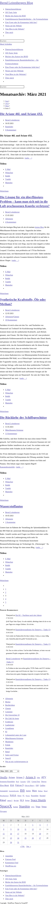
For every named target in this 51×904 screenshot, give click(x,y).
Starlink (15, 807)
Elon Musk (4, 785)
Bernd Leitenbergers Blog (16, 2)
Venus (44, 806)
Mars (34, 790)
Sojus (27, 800)
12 (33, 829)
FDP (37, 785)
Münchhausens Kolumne (14, 430)
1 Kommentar (10, 522)
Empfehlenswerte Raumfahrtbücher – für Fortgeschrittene (26, 885)
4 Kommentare (10, 222)
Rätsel (7, 752)
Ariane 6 (31, 777)
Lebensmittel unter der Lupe (15, 735)
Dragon (43, 782)
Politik (7, 745)
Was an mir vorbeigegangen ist (16, 762)
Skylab (16, 800)
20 (40, 834)
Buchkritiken (10, 705)
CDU (28, 782)
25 (25, 838)
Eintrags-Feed (10, 859)
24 (18, 838)
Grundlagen (9, 728)
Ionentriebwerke (14, 791)
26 (33, 838)
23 (11, 838)
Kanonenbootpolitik (7, 467)
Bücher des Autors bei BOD (16, 56)
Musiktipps (9, 742)
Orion (19, 796)
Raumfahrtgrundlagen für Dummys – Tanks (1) (32, 644)
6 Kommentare (10, 130)
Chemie (16, 317)
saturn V (10, 800)
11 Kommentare (11, 434)
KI (6, 732)
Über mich (9, 78)
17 (18, 834)
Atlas (38, 778)
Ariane (11, 777)
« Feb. (22, 846)
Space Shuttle (38, 800)
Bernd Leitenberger (12, 120)
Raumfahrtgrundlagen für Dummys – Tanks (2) (32, 630)
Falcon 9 (19, 785)
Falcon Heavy (30, 785)
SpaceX (8, 758)
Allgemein (9, 219)
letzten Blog (39, 227)
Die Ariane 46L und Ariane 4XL (21, 114)
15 (4, 834)
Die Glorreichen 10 (12, 715)
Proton (28, 795)
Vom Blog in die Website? (15, 74)
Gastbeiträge (9, 725)
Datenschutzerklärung (14, 49)
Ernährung (9, 722)
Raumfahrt (9, 127)
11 (25, 829)
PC (24, 796)
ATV (43, 777)
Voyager (3, 811)
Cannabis (23, 781)
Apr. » (28, 846)
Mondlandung (4, 795)
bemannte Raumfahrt (7, 782)
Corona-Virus (36, 782)
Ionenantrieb (4, 791)
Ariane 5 (20, 777)
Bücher (7, 702)
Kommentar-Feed (11, 863)
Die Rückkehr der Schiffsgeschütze (23, 417)
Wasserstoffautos (11, 506)
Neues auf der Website (14, 71)
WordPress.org (10, 866)
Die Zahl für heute (12, 719)
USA (32, 807)
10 (18, 829)
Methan (40, 791)
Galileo (42, 785)
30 (11, 843)
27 (40, 838)
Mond (45, 791)
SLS (22, 800)
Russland (42, 796)
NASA (13, 795)
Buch (17, 781)
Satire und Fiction (12, 755)
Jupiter (28, 791)
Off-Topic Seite (11, 53)
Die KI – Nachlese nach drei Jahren (28, 615)
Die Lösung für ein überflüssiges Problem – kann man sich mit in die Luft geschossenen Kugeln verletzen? (25, 201)
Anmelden (9, 856)
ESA (12, 785)
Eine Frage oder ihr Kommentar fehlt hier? (22, 67)
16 (11, 834)
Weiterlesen (4, 191)
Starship (24, 806)
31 (18, 843)
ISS (22, 790)
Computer (9, 712)
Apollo (3, 777)
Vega (38, 806)
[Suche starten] (26, 87)
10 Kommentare (11, 320)
